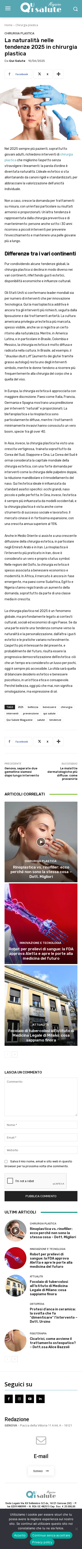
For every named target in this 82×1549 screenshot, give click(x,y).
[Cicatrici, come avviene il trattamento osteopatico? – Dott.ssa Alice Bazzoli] (15, 1341)
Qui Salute (17, 60)
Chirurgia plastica (26, 25)
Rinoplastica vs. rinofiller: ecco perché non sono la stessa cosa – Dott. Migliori (41, 872)
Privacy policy (42, 1542)
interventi (12, 713)
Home (9, 25)
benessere (49, 707)
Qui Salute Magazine (19, 719)
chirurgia (66, 707)
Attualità (40, 1024)
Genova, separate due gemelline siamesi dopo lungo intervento (22, 772)
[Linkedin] (40, 1399)
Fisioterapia (38, 1333)
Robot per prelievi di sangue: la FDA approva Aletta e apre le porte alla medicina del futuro (41, 954)
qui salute (49, 713)
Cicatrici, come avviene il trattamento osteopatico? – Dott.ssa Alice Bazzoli (53, 1343)
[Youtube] (30, 1399)
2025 (20, 707)
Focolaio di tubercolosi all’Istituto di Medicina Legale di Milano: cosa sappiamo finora (41, 1035)
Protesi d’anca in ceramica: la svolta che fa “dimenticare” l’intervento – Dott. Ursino (53, 1315)
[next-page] (15, 1054)
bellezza (33, 707)
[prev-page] (7, 1054)
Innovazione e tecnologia (40, 942)
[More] (58, 74)
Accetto (20, 1535)
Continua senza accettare (51, 1535)
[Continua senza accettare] (76, 1529)
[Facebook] (9, 1399)
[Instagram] (19, 1399)
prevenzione (31, 713)
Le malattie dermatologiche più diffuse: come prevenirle (62, 774)
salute (41, 719)
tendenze (55, 719)
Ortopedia (37, 1304)
